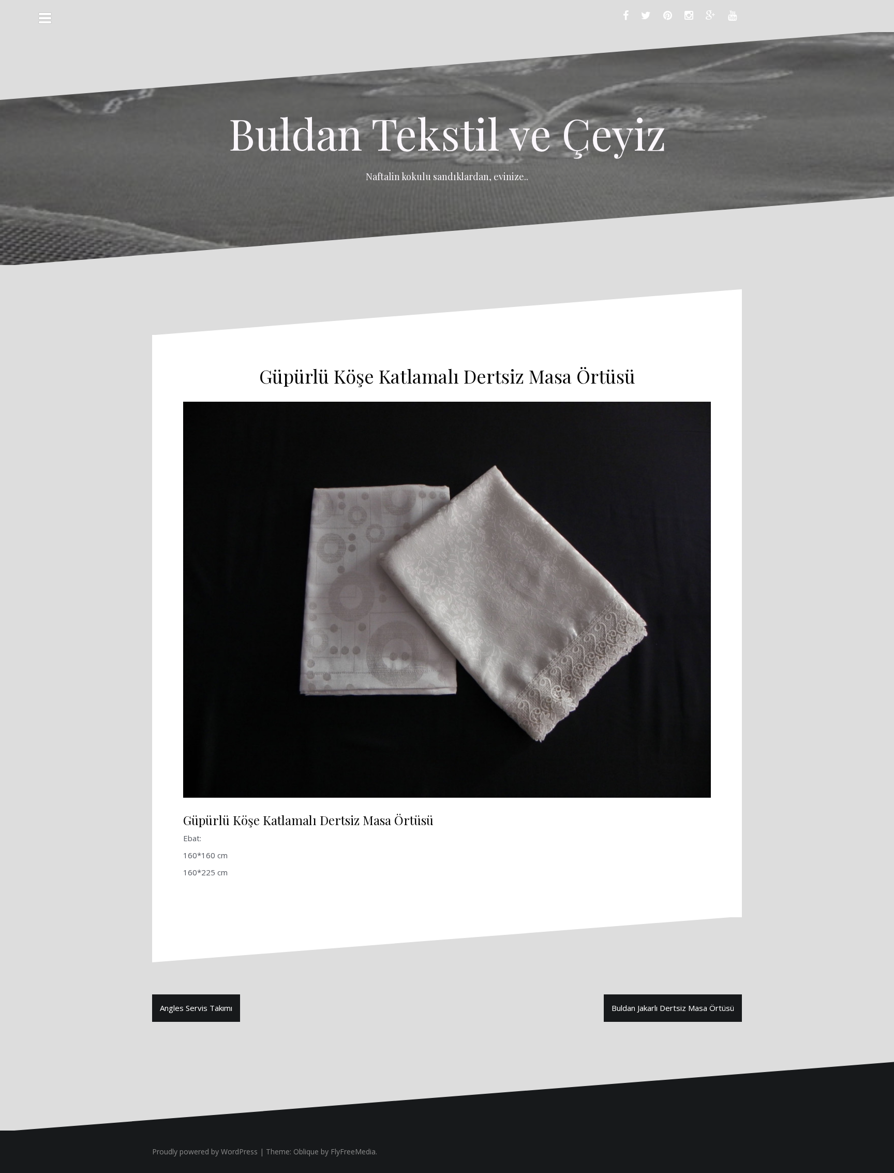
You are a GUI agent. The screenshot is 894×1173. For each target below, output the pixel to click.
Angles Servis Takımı (196, 1008)
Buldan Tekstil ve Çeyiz (447, 133)
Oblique (306, 1151)
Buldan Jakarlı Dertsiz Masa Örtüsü (673, 1008)
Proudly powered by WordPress (205, 1151)
